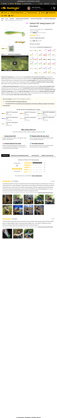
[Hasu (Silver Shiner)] (54, 59)
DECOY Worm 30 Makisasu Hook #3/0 (40, 103)
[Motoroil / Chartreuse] (45, 64)
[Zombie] (54, 73)
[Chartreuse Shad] (36, 55)
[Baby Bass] (40, 51)
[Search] (52, 8)
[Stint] (32, 73)
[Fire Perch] (32, 59)
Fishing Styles (52, 13)
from (29, 1)
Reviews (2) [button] (5, 155)
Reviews (5, 3)
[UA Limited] (36, 73)
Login (41, 3)
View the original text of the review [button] (45, 192)
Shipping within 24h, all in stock (40, 136)
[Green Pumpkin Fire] (45, 59)
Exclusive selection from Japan (13, 143)
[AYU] (36, 51)
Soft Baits (12, 18)
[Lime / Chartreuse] (40, 64)
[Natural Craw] (32, 68)
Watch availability (35, 44)
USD (54, 4)
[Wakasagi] (40, 73)
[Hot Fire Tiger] (32, 64)
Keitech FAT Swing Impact (36, 18)
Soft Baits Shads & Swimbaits (22, 18)
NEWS (5, 15)
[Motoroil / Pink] (49, 64)
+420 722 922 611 (36, 7)
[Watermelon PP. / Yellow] (45, 73)
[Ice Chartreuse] (36, 64)
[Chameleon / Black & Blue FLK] (49, 51)
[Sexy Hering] (45, 68)
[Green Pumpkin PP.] (49, 59)
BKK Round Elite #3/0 (22, 101)
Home (2, 18)
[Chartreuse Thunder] (40, 55)
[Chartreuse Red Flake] (32, 55)
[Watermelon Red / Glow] (49, 73)
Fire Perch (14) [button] (35, 155)
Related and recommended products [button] (20, 155)
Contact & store (27, 3)
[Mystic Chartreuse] (54, 64)
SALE (12, 15)
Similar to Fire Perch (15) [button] (47, 155)
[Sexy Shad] (49, 68)
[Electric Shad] (54, 55)
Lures (5, 13)
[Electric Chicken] (49, 55)
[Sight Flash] (54, 68)
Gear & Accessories (32, 13)
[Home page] (10, 8)
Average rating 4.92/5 (10, 136)
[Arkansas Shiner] (32, 51)
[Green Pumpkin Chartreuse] (40, 59)
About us (12, 3)
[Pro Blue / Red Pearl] (36, 68)
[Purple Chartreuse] (40, 68)
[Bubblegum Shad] (45, 51)
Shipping (19, 3)
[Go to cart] (54, 8)
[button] (28, 33)
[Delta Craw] (45, 55)
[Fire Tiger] (36, 59)
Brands (43, 13)
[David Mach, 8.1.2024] (7, 233)
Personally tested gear (38, 143)
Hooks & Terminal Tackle (17, 13)
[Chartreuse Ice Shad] (54, 51)
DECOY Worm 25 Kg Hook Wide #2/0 (23, 103)
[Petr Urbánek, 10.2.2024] (7, 199)
